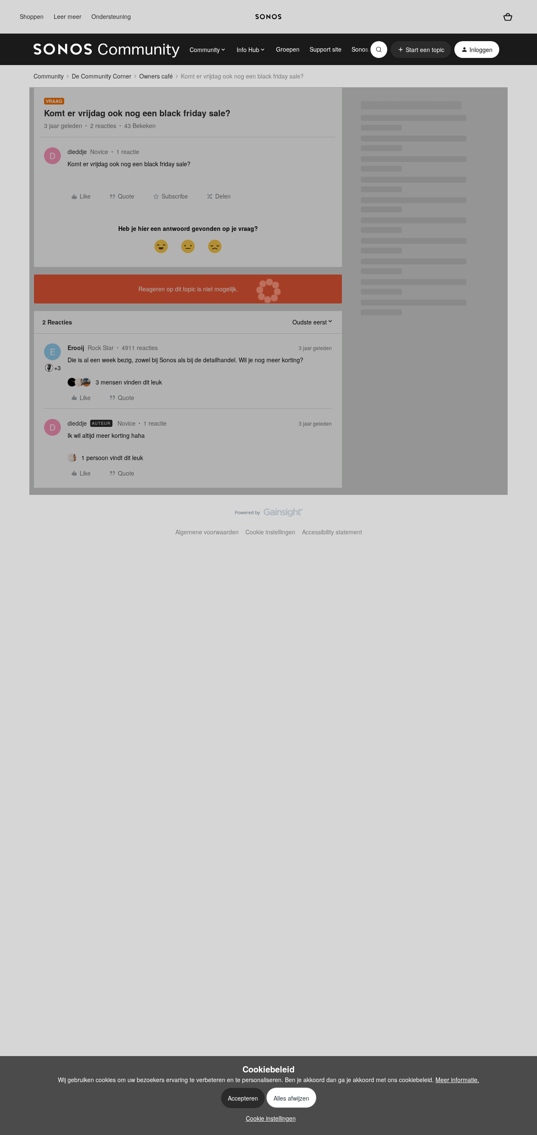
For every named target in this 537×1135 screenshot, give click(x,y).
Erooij (76, 347)
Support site (325, 49)
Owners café (156, 76)
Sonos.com (366, 49)
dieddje (77, 151)
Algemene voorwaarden (207, 532)
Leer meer (67, 16)
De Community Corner (101, 76)
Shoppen (32, 16)
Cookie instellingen (270, 532)
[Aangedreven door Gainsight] (268, 514)
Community (49, 76)
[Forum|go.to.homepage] (107, 49)
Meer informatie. (457, 1079)
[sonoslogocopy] (268, 17)
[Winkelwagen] (507, 17)
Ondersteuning (111, 16)
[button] (421, 49)
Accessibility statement (332, 532)
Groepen (288, 49)
